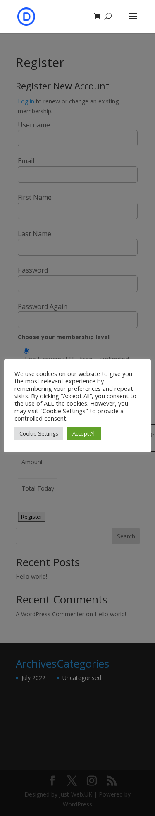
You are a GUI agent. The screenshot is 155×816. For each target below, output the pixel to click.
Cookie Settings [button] (38, 433)
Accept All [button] (84, 433)
